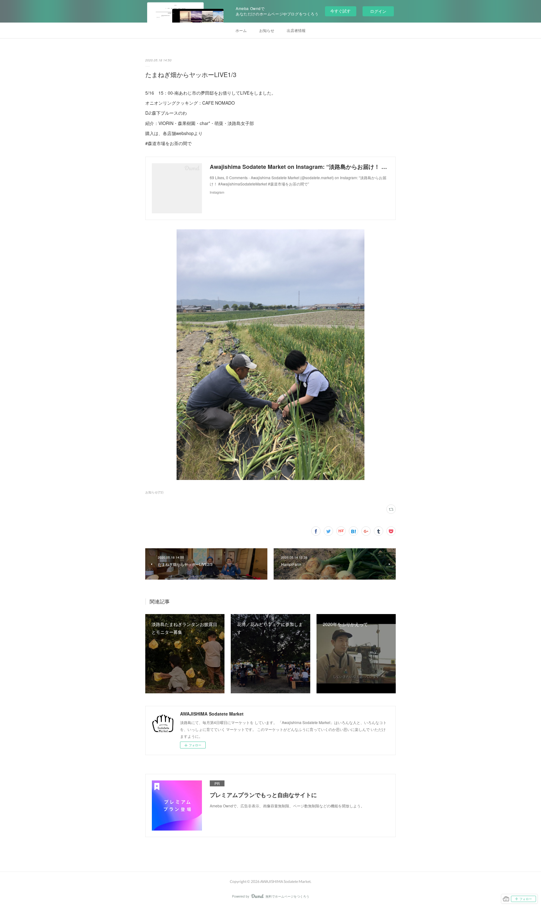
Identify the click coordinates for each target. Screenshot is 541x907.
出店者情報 (296, 30)
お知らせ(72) (154, 492)
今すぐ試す (340, 11)
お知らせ (266, 30)
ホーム (241, 30)
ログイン (378, 11)
